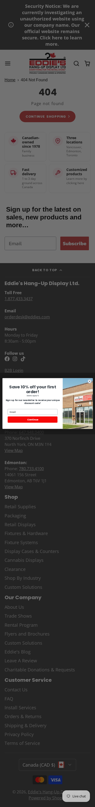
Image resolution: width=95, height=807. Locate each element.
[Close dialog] (89, 381)
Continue (32, 419)
